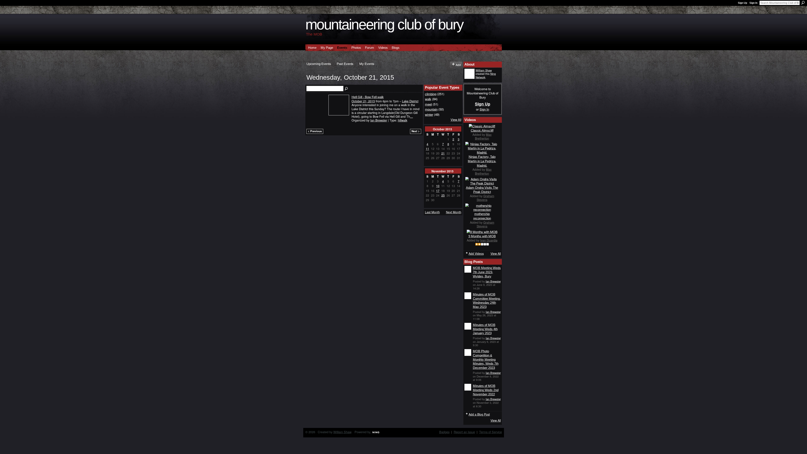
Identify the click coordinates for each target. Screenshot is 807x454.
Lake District (410, 101)
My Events (366, 63)
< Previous (315, 131)
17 (437, 191)
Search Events (346, 89)
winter (429, 114)
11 (427, 148)
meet (428, 104)
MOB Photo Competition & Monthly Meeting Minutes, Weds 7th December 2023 (485, 359)
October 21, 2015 (363, 101)
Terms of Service (490, 432)
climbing (430, 93)
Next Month (453, 212)
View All (456, 119)
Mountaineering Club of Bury (384, 24)
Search (803, 3)
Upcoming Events (318, 63)
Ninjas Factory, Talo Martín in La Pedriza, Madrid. (482, 161)
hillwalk (402, 120)
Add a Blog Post (479, 414)
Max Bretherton (483, 136)
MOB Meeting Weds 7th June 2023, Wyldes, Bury (487, 272)
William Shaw (484, 70)
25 (443, 195)
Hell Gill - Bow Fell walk (368, 97)
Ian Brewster (378, 120)
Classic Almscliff (482, 130)
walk (428, 98)
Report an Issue (464, 432)
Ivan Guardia (488, 240)
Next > (415, 131)
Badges (444, 432)
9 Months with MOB (482, 236)
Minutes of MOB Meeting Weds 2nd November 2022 (485, 390)
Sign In (753, 2)
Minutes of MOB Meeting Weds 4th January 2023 (485, 329)
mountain (431, 109)
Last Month (432, 212)
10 (437, 186)
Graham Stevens (485, 198)
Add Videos (476, 253)
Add (458, 65)
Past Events (345, 63)
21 (443, 153)
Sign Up (742, 2)
